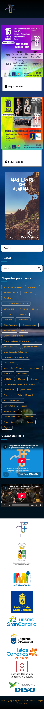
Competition (9, 309)
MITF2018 (8, 373)
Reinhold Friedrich (26, 395)
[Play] (4, 505)
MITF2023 (22, 373)
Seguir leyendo (15, 86)
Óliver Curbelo (27, 422)
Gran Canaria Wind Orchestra (16, 341)
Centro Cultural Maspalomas (16, 303)
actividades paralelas (13, 287)
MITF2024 (8, 379)
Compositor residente (29, 309)
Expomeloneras (29, 325)
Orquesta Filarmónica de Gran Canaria (20, 384)
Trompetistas (9, 422)
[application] (22, 495)
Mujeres (21, 379)
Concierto (8, 314)
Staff (23, 411)
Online (34, 379)
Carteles (7, 298)
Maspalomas (34, 368)
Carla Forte (29, 292)
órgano (7, 427)
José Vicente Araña (32, 346)
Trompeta (30, 416)
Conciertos (22, 314)
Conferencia (23, 319)
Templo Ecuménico (12, 416)
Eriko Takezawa (10, 325)
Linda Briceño (9, 363)
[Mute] (36, 505)
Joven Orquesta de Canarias (16, 352)
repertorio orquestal (13, 400)
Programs (8, 395)
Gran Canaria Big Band (13, 336)
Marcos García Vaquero (14, 368)
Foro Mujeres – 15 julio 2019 (21, 81)
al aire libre (32, 287)
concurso (8, 319)
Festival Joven (9, 330)
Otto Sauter (9, 389)
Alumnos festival (11, 292)
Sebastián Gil (9, 411)
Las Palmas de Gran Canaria (16, 357)
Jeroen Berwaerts (11, 346)
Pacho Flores (25, 389)
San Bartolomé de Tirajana (15, 406)
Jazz (36, 341)
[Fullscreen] (40, 505)
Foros (23, 330)
